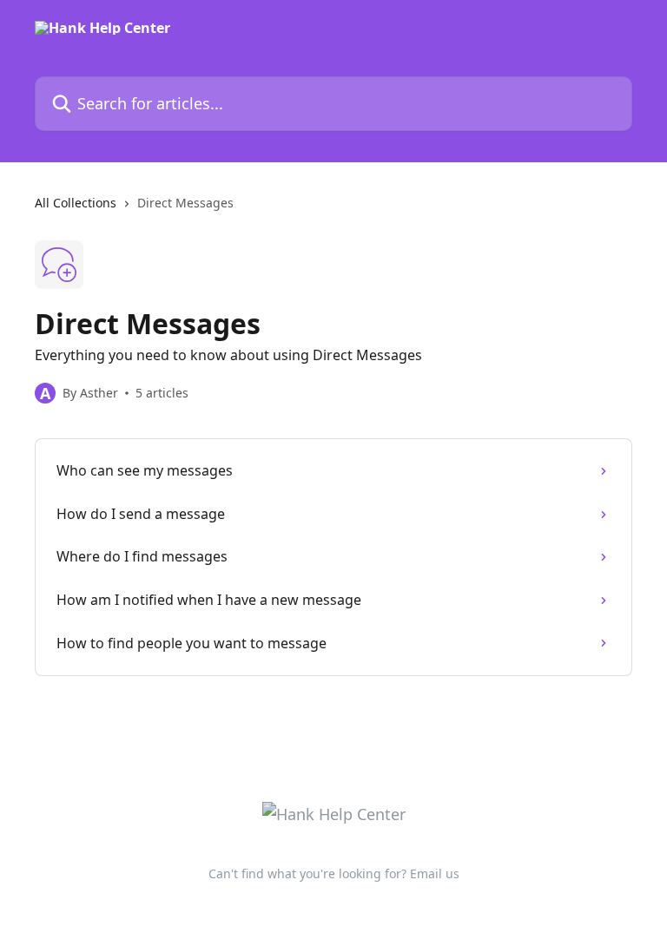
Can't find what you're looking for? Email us (333, 873)
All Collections (75, 202)
